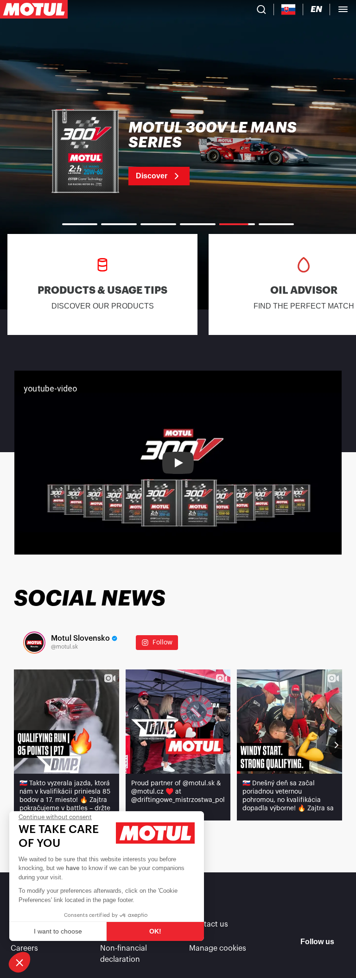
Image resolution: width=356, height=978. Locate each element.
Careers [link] (24, 948)
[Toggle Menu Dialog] (343, 9)
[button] (19, 962)
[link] (178, 152)
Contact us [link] (208, 924)
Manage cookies (217, 948)
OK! (155, 931)
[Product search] (261, 9)
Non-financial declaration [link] (123, 954)
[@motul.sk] (34, 642)
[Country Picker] (288, 9)
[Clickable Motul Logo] (34, 9)
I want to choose (58, 931)
